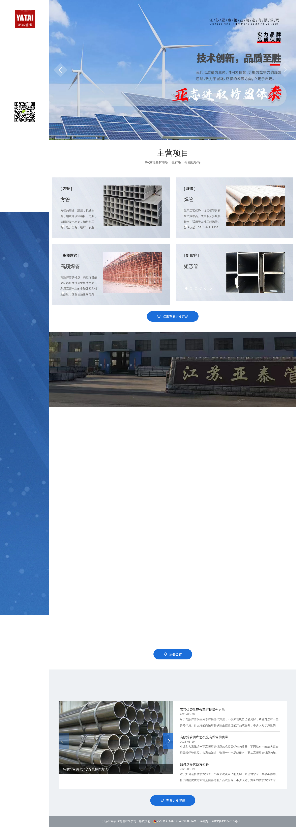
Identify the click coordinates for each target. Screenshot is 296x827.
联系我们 (24, 89)
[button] (285, 70)
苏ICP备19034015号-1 (225, 821)
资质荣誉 (24, 72)
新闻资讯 (24, 81)
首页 (25, 38)
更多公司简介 (175, 412)
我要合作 (175, 654)
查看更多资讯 (175, 800)
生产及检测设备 (24, 64)
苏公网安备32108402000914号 (177, 821)
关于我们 (24, 47)
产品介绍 (24, 55)
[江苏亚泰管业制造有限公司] (25, 18)
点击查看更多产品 (175, 316)
